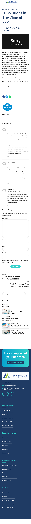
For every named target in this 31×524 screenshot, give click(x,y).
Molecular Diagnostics (7, 438)
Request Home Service (7, 418)
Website (4, 252)
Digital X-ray (5, 476)
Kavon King (10, 189)
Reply (8, 156)
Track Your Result (6, 410)
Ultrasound (4, 473)
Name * (4, 239)
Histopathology (5, 453)
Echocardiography (6, 480)
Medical (13, 92)
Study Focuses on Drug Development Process (17, 332)
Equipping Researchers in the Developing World (10, 319)
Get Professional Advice (7, 425)
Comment (5, 218)
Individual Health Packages (8, 500)
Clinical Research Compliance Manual (19, 312)
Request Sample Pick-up (7, 421)
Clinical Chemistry (6, 441)
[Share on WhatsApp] (10, 96)
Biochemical (6, 92)
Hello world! (5, 306)
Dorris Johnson (12, 129)
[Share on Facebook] (3, 96)
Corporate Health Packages (8, 504)
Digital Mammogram (6, 469)
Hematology (5, 445)
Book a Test (5, 414)
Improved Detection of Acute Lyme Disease (19, 326)
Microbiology (5, 449)
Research (20, 92)
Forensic (5, 9)
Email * (4, 246)
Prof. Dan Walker (12, 162)
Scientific (14, 9)
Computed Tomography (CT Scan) (9, 465)
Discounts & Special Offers (8, 507)
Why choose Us (5, 492)
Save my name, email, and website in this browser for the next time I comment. (15, 261)
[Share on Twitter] (6, 96)
